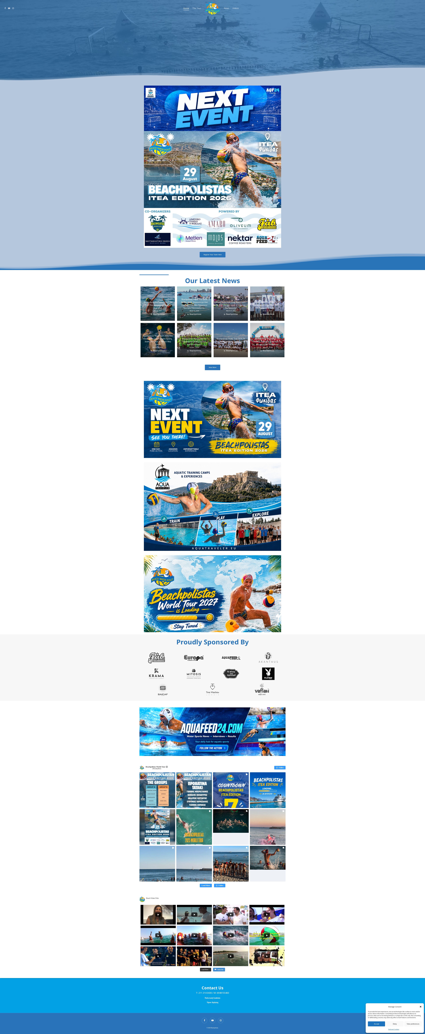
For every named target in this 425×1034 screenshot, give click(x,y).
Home (186, 8)
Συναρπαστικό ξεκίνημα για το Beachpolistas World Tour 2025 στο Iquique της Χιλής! (267, 305)
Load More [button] (206, 885)
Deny (395, 1024)
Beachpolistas (159, 314)
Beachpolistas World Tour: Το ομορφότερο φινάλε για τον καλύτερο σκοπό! (194, 342)
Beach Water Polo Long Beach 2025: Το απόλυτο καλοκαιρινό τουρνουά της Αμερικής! (231, 305)
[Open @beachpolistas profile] (141, 767)
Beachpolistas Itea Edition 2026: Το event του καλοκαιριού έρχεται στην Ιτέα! (157, 305)
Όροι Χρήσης (212, 1002)
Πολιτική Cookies (393, 1029)
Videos (235, 8)
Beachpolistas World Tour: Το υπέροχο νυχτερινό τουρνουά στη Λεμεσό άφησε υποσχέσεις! (267, 342)
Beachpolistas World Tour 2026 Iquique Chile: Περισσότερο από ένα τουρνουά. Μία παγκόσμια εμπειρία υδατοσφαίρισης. (194, 303)
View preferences (413, 1024)
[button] (420, 1007)
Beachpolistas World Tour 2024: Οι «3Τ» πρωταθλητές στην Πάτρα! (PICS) (230, 342)
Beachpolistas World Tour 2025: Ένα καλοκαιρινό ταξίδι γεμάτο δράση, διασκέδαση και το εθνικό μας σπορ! (158, 340)
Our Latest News (212, 280)
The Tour (196, 8)
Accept (376, 1024)
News (226, 8)
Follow (281, 768)
